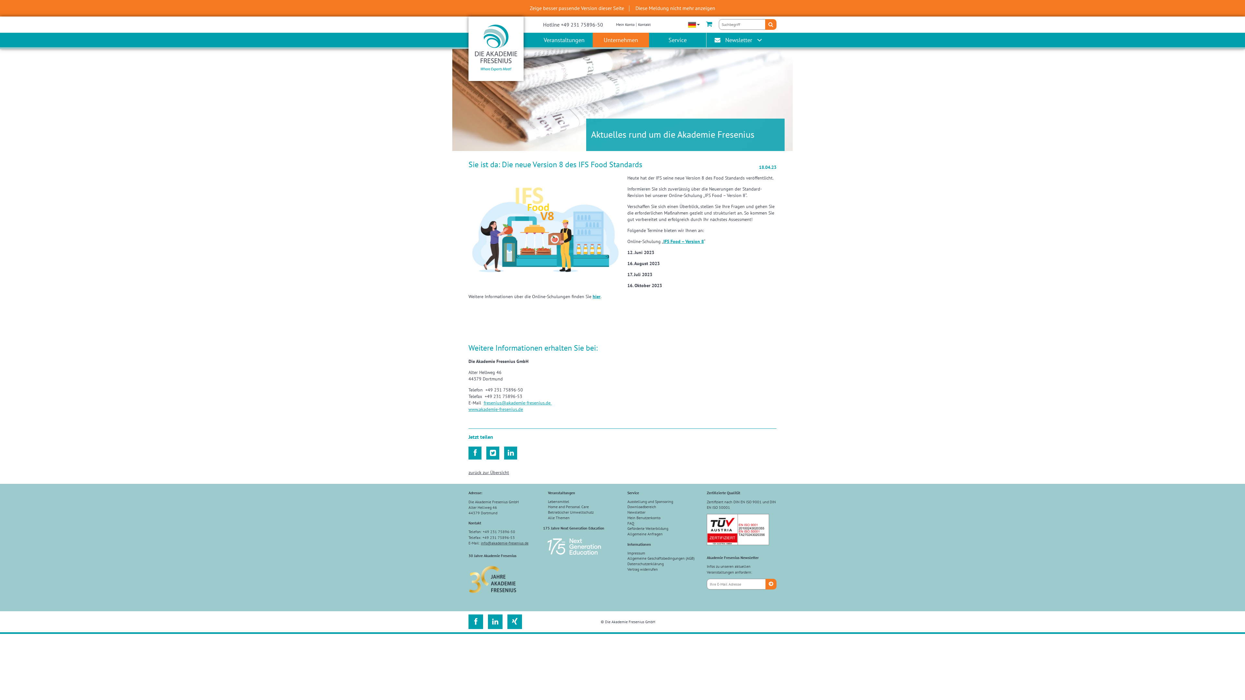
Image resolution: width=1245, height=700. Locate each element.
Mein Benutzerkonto (643, 517)
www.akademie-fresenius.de (495, 409)
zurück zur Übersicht (488, 472)
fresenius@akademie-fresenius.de (518, 403)
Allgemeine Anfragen (645, 533)
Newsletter (738, 40)
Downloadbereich (641, 506)
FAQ (630, 523)
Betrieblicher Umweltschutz (571, 512)
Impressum (636, 553)
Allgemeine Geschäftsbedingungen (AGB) (660, 558)
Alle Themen (559, 517)
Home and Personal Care (568, 506)
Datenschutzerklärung (645, 563)
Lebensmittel (558, 501)
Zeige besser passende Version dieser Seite (577, 8)
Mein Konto (625, 24)
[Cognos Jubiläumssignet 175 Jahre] (574, 557)
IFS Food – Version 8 (683, 241)
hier (596, 296)
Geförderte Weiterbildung (647, 528)
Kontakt (644, 24)
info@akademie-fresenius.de (504, 543)
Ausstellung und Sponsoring (650, 501)
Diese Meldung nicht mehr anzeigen (675, 8)
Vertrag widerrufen (642, 569)
